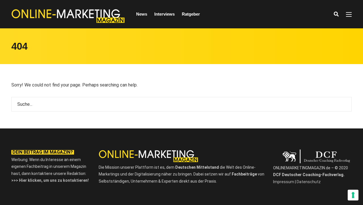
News (141, 14)
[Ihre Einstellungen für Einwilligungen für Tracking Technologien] (353, 195)
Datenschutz (309, 181)
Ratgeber (191, 14)
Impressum (283, 181)
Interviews (164, 14)
